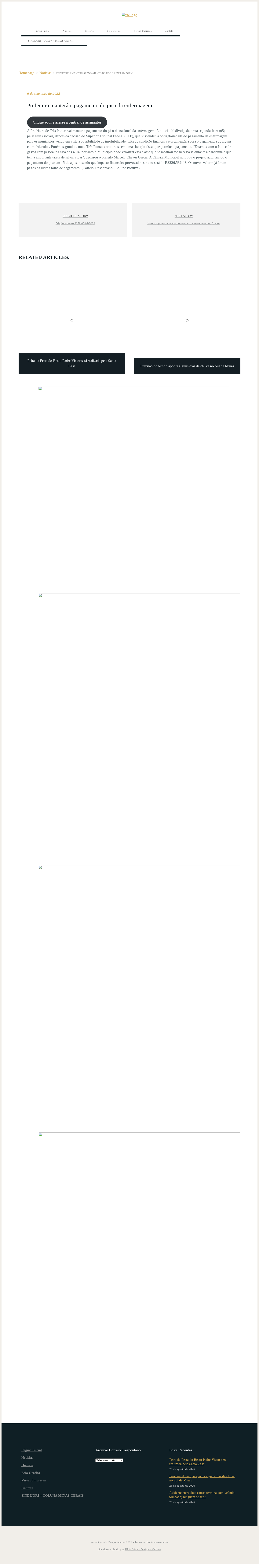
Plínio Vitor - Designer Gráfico (143, 1549)
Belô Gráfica (30, 1473)
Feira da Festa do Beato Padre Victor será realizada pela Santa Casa (198, 1462)
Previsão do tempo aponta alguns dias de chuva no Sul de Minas (202, 1478)
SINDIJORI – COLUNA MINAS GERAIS (52, 1495)
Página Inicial (31, 1450)
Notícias (27, 1457)
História (27, 1465)
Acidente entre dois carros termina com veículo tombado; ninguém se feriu (202, 1495)
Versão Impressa (33, 1480)
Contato (27, 1488)
